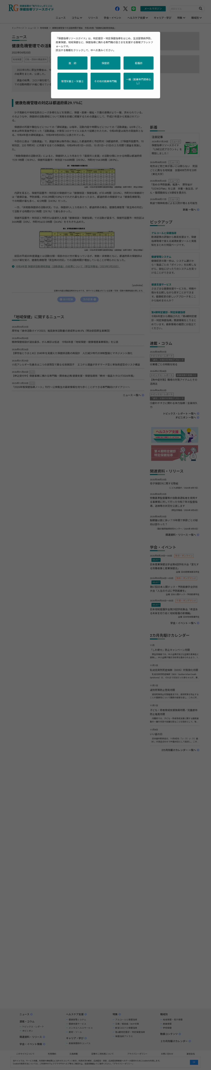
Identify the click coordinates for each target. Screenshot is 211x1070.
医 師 (72, 63)
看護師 (138, 63)
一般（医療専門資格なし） (138, 81)
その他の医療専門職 (105, 81)
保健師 (105, 63)
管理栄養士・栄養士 (72, 81)
